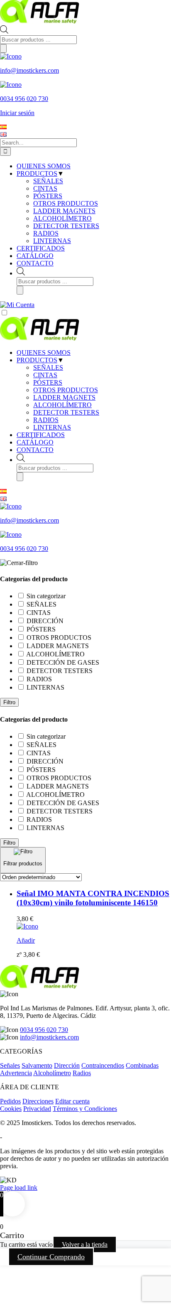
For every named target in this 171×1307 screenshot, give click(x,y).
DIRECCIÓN (45, 620)
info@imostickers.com (49, 1037)
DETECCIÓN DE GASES (63, 662)
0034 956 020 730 (44, 1029)
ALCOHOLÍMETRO (62, 404)
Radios (82, 1072)
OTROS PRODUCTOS (65, 389)
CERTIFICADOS (41, 434)
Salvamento (37, 1065)
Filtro (9, 702)
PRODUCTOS (37, 360)
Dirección (67, 1065)
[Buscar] (3, 48)
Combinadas (142, 1065)
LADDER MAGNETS (64, 397)
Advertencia (16, 1072)
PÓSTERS (47, 382)
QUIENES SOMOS (44, 352)
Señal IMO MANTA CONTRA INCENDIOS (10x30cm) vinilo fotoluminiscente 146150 (93, 898)
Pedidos (10, 1101)
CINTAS (45, 374)
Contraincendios (102, 1065)
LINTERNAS (52, 427)
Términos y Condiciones (85, 1108)
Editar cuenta (72, 1101)
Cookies (11, 1108)
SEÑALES (48, 367)
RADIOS (46, 419)
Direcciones (38, 1101)
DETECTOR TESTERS (66, 412)
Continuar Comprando (51, 1257)
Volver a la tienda (84, 1244)
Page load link (18, 1187)
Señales (10, 1065)
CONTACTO (35, 449)
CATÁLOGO (35, 442)
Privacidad (37, 1108)
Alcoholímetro (52, 1072)
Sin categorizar (46, 595)
